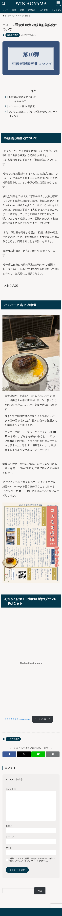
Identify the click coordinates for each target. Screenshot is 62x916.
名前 (9, 826)
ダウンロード (44, 719)
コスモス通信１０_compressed (16, 719)
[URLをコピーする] (53, 754)
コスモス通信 (12, 35)
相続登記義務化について (22, 97)
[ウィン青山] (31, 3)
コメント (11, 789)
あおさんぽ (20, 101)
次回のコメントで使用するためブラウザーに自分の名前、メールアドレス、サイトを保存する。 (32, 859)
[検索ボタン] (3, 3)
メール (10, 837)
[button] (9, 754)
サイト (9, 848)
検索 (40, 891)
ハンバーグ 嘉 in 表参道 (22, 106)
